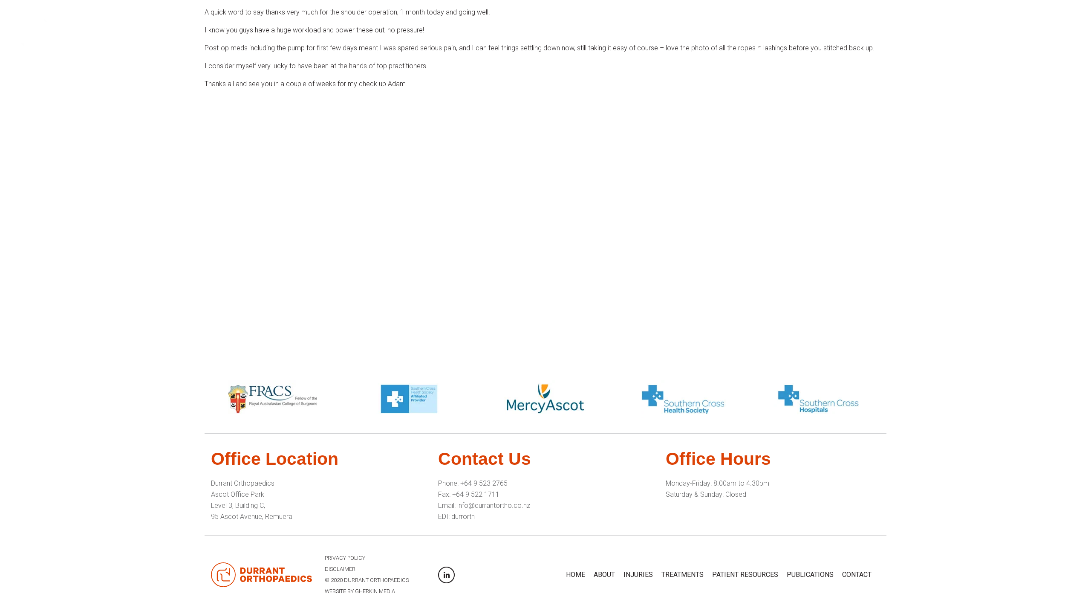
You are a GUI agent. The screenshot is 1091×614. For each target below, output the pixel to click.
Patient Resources (945, 32)
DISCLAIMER (340, 569)
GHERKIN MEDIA (375, 591)
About (780, 32)
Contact (1065, 32)
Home (747, 32)
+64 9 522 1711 (475, 494)
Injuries (818, 32)
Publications (1013, 32)
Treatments (878, 32)
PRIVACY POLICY (345, 558)
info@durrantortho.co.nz (493, 505)
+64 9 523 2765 (484, 483)
